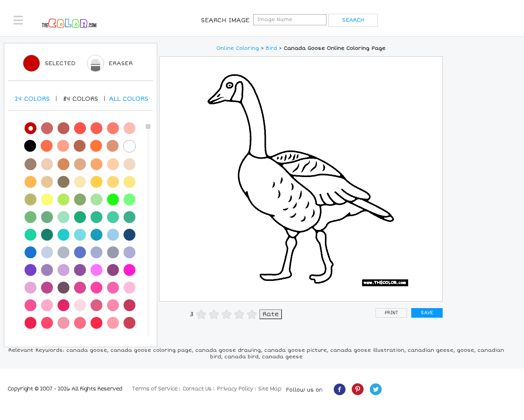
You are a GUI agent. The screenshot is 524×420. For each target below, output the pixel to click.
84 (80, 99)
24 (32, 99)
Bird (271, 48)
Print (391, 313)
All (128, 99)
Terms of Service (154, 389)
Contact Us (197, 389)
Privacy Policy (235, 389)
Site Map (269, 389)
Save (427, 313)
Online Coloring (237, 48)
